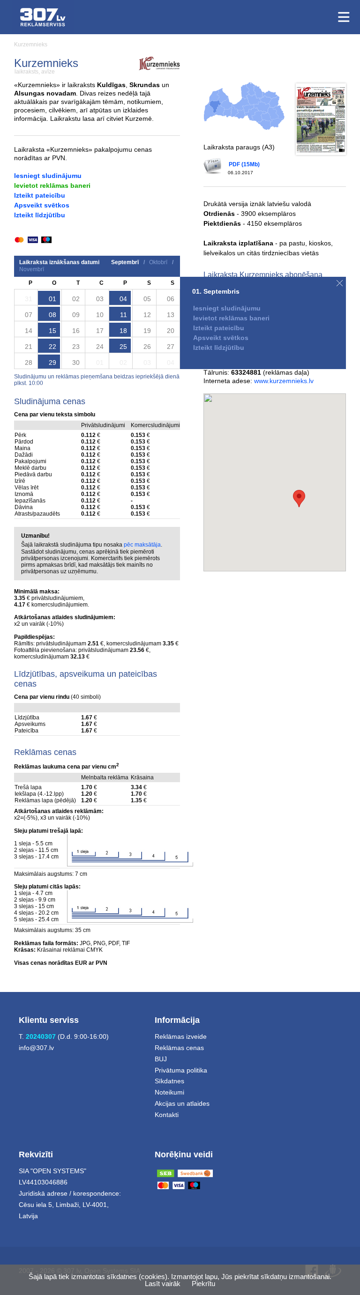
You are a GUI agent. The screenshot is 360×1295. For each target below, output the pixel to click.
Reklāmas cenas (179, 1047)
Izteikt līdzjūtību (39, 215)
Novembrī (31, 269)
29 (52, 362)
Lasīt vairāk (162, 1283)
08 (52, 314)
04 (123, 299)
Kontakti (167, 1114)
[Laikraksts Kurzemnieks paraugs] (321, 119)
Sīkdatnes (169, 1081)
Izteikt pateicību (39, 195)
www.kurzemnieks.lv (284, 381)
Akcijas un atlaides (182, 1103)
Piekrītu (203, 1283)
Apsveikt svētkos (41, 205)
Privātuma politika (181, 1070)
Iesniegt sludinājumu (48, 175)
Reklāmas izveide (181, 1036)
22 (52, 346)
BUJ (161, 1059)
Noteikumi (169, 1092)
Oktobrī (158, 262)
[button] (299, 498)
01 (52, 299)
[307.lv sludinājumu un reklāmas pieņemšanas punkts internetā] (43, 17)
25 (123, 346)
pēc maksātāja (142, 544)
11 (123, 314)
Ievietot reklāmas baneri (52, 185)
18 (123, 330)
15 (52, 330)
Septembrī (125, 262)
